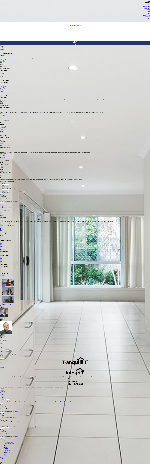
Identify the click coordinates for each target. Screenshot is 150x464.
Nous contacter (5, 455)
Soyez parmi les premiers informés (7, 207)
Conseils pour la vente (147, 14)
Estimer (1, 351)
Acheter (149, 4)
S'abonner (2, 403)
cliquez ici (16, 201)
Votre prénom (3, 183)
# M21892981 (2, 116)
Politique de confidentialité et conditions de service (66, 401)
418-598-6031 (3, 320)
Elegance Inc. (2, 390)
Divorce (149, 11)
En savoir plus (2, 367)
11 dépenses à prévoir (147, 8)
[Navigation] (73, 41)
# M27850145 (2, 76)
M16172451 (1, 235)
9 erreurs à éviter (148, 10)
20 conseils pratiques (147, 12)
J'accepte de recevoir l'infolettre (6, 192)
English (76, 41)
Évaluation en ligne (147, 16)
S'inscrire (1, 355)
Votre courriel (3, 425)
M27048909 (1, 220)
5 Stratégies (6, 448)
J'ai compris (2, 202)
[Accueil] (74, 41)
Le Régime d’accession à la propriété (9, 443)
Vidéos (149, 18)
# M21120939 (2, 170)
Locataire (148, 9)
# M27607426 (2, 103)
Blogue (149, 19)
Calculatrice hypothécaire (146, 15)
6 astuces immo (75, 42)
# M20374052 (2, 143)
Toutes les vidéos (2, 305)
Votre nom (3, 185)
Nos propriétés (148, 3)
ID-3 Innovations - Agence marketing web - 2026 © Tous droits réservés (9, 417)
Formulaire (3, 182)
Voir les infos (2, 224)
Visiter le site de (4, 416)
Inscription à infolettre (4, 423)
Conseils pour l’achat (147, 5)
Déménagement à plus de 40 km (146, 6)
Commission (148, 13)
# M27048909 (2, 49)
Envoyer (1, 193)
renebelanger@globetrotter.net (4, 336)
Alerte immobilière (147, 17)
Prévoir (1, 343)
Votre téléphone (4, 187)
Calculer (1, 347)
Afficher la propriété (2, 61)
